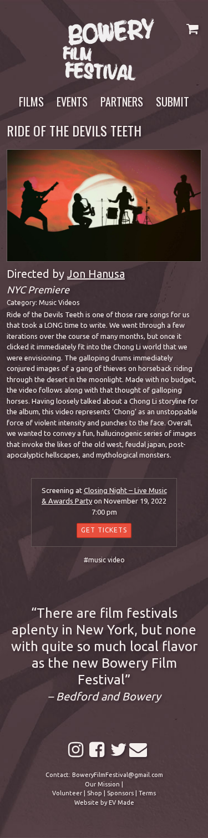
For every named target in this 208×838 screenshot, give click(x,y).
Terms (147, 793)
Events (72, 101)
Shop (94, 793)
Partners (121, 101)
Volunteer (67, 793)
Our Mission (102, 784)
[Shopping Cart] (192, 29)
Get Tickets (104, 530)
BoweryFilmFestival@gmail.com (117, 774)
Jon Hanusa (96, 273)
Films (31, 101)
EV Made (121, 802)
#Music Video (104, 559)
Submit (172, 101)
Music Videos (59, 302)
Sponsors (120, 793)
